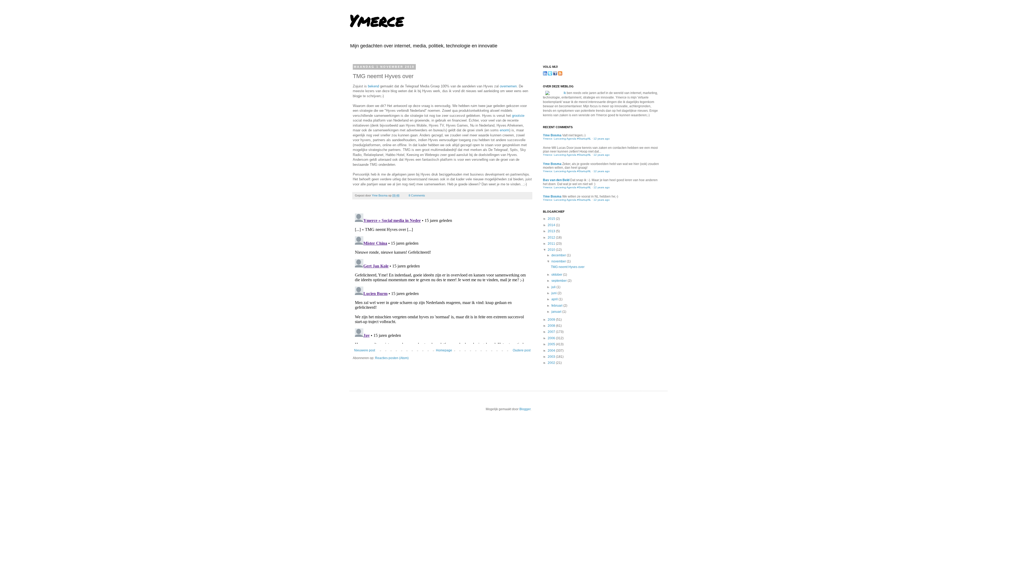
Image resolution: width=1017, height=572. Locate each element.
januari (556, 312)
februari (557, 305)
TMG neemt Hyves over (568, 267)
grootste (518, 116)
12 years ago (602, 138)
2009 (552, 319)
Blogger (524, 409)
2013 (552, 231)
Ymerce (377, 20)
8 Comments (417, 195)
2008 (552, 326)
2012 (552, 237)
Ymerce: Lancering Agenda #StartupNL (567, 138)
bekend (373, 86)
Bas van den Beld (556, 180)
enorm (504, 130)
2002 (552, 363)
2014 (552, 225)
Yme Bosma (380, 195)
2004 (552, 350)
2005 (552, 344)
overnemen (508, 86)
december (559, 255)
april (555, 299)
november (559, 261)
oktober (557, 274)
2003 (552, 357)
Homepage (444, 350)
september (559, 281)
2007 (552, 332)
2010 (552, 250)
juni (554, 293)
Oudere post (521, 350)
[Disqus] (442, 277)
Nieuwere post (364, 350)
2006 (552, 338)
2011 (552, 243)
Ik (565, 93)
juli (553, 287)
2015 (552, 219)
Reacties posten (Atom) (392, 358)
